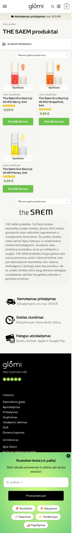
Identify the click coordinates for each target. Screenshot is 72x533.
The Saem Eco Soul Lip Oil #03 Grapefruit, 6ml (53, 102)
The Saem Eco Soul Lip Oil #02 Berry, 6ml (17, 100)
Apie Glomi (10, 446)
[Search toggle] (52, 6)
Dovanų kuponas (13, 432)
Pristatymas (10, 412)
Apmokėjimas (11, 407)
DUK (5, 427)
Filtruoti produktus (19, 44)
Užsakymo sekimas (15, 422)
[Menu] (8, 6)
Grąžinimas (10, 417)
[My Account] (58, 6)
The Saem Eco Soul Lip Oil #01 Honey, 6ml (17, 171)
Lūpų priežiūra (11, 94)
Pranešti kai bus (18, 121)
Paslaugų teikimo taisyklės (19, 452)
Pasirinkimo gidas (14, 402)
